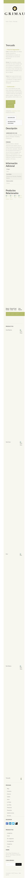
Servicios (9, 815)
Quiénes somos (10, 813)
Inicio (7, 21)
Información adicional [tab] (11, 122)
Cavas (10, 21)
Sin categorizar (10, 838)
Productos (9, 807)
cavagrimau (14, 110)
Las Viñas (9, 805)
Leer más (9, 314)
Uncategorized (10, 841)
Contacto (9, 791)
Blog (8, 788)
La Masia (9, 802)
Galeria (8, 796)
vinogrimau (9, 844)
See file (10, 105)
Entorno (9, 794)
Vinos (8, 846)
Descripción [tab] (11, 117)
